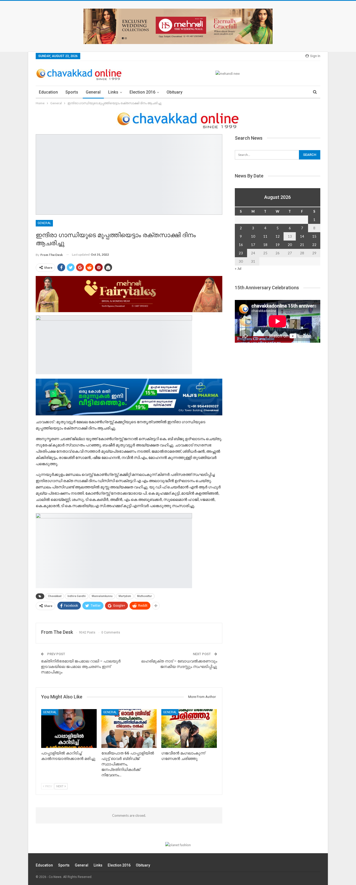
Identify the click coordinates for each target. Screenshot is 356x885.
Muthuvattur (144, 596)
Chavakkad (55, 596)
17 (253, 245)
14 (302, 236)
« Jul (238, 268)
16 (241, 245)
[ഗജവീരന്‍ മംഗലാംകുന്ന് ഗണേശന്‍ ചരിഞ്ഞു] (189, 728)
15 (314, 236)
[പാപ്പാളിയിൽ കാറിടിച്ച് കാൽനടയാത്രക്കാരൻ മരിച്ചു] (69, 728)
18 (265, 245)
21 (302, 245)
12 (277, 236)
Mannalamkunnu (102, 596)
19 (277, 245)
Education (48, 92)
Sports (71, 92)
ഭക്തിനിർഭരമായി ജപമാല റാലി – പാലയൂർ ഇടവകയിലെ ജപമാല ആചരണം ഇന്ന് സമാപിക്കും (81, 666)
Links (113, 92)
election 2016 (142, 92)
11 (265, 236)
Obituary (174, 92)
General (93, 92)
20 (290, 245)
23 (241, 253)
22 (314, 245)
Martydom (125, 596)
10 (253, 236)
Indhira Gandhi (76, 596)
